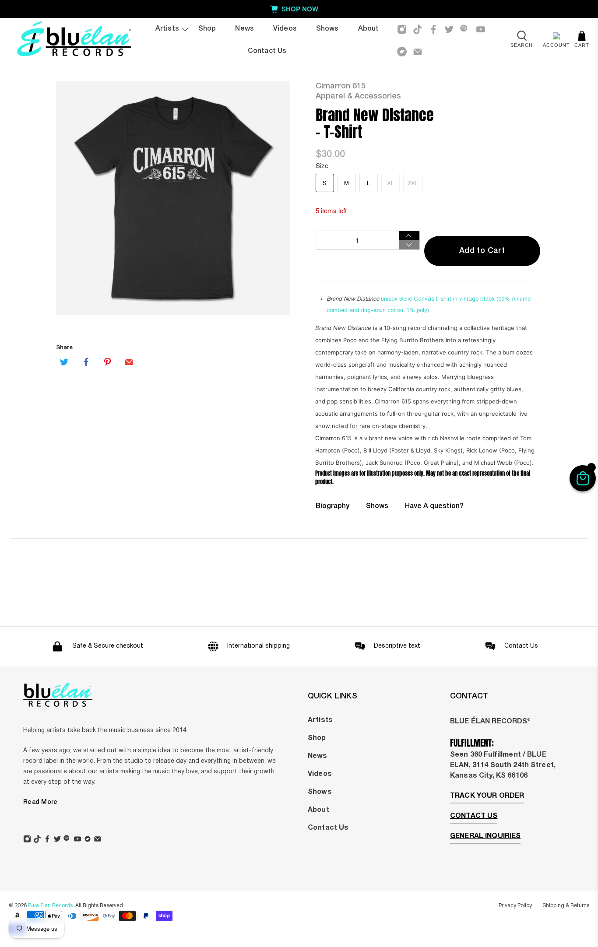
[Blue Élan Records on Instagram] (401, 29)
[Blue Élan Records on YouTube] (480, 29)
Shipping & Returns (565, 905)
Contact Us (267, 51)
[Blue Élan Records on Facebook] (433, 29)
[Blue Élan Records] (74, 40)
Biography (332, 506)
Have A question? (434, 506)
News (244, 29)
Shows (327, 29)
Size (322, 165)
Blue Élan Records (50, 905)
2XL (413, 183)
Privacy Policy (515, 905)
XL (390, 183)
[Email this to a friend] (129, 362)
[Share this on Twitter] (64, 362)
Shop (207, 29)
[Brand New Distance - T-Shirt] (173, 198)
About (368, 29)
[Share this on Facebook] (85, 362)
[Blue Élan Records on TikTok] (417, 29)
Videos (285, 29)
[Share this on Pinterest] (107, 362)
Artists (167, 29)
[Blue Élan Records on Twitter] (449, 29)
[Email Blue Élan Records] (417, 51)
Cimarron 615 (341, 86)
